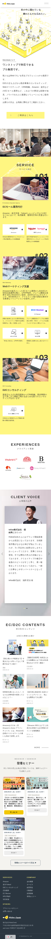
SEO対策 (6, 899)
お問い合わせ (7, 911)
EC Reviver (7, 893)
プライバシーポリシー (10, 908)
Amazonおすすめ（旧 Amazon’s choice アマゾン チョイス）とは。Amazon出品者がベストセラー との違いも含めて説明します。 (13, 730)
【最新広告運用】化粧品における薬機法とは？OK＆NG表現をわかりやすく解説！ (37, 660)
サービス (30, 884)
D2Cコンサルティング (10, 887)
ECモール (30, 701)
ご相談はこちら (25, 115)
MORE (37, 747)
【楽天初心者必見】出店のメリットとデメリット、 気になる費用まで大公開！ (37, 694)
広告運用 (29, 666)
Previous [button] (2, 555)
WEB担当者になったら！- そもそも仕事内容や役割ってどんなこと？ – (13, 694)
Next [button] (49, 555)
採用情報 (30, 893)
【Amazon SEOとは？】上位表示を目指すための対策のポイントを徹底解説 (37, 728)
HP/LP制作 (6, 896)
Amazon (6, 881)
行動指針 (30, 890)
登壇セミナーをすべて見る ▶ (25, 863)
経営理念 (30, 887)
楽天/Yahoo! (7, 884)
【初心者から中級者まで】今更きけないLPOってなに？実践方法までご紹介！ (13, 661)
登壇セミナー (31, 896)
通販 (4, 668)
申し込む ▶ (14, 812)
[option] (25, 549)
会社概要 (30, 881)
